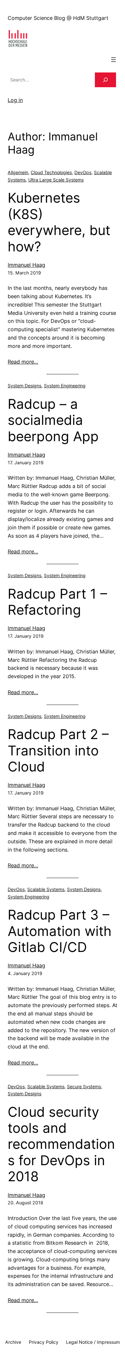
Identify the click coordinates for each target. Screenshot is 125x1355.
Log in (15, 100)
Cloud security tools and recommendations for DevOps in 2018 (61, 1144)
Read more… (23, 361)
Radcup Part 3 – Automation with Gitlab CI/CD (60, 931)
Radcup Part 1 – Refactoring (57, 602)
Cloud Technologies (51, 172)
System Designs (24, 385)
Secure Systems (84, 1086)
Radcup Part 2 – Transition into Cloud (58, 750)
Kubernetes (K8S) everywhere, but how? (59, 222)
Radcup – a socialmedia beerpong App (53, 420)
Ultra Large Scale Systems (56, 179)
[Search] (105, 80)
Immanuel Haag (26, 265)
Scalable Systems (45, 889)
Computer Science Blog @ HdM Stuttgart (58, 18)
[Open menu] (113, 59)
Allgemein (18, 172)
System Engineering (65, 385)
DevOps (82, 172)
